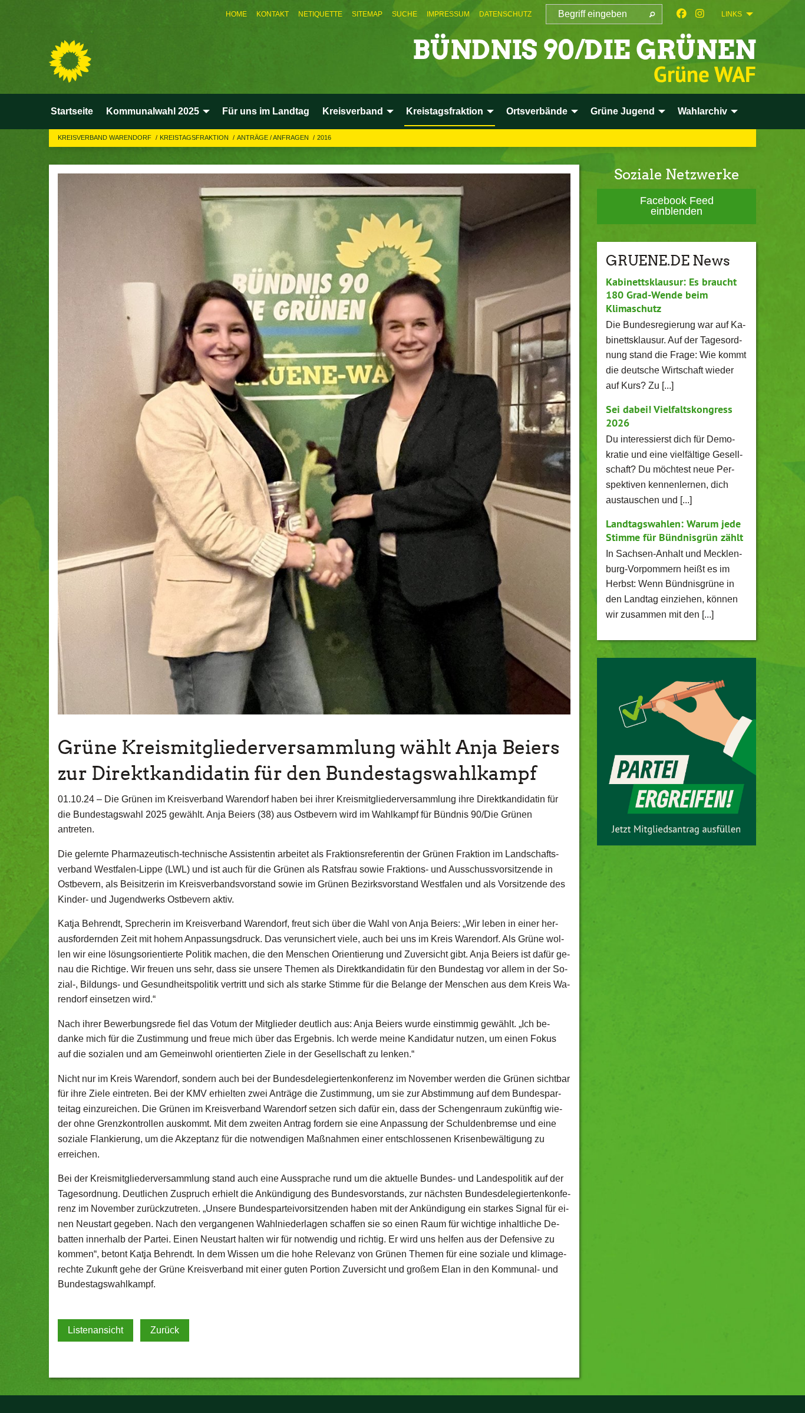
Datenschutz (505, 14)
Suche (404, 14)
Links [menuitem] (731, 14)
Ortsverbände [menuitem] (537, 111)
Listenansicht (95, 1330)
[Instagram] (700, 14)
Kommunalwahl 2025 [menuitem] (152, 111)
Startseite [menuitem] (72, 111)
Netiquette (320, 14)
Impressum (448, 14)
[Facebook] (681, 14)
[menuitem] (236, 14)
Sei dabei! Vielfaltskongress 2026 (669, 416)
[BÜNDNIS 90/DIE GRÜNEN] (70, 61)
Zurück (164, 1330)
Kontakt (272, 14)
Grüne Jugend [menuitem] (622, 111)
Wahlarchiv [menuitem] (702, 111)
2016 (324, 137)
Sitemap (367, 14)
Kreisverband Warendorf (105, 137)
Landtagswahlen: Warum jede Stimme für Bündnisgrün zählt (674, 530)
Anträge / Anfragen (274, 137)
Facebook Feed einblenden (677, 206)
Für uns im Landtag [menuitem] (265, 111)
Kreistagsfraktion (195, 137)
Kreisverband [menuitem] (352, 111)
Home (236, 14)
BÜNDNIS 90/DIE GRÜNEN (584, 49)
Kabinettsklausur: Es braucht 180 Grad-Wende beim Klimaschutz (671, 295)
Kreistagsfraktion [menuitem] (444, 111)
